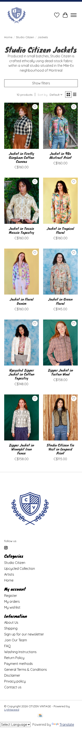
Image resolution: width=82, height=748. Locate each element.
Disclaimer (12, 675)
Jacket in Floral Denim (21, 301)
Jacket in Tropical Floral (60, 230)
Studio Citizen (25, 37)
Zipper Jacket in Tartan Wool (60, 372)
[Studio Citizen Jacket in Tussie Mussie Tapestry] (21, 201)
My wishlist (12, 607)
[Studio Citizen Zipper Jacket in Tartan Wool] (60, 342)
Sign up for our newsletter (24, 634)
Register (10, 595)
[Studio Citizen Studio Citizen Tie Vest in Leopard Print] (60, 417)
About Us (11, 622)
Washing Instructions (20, 652)
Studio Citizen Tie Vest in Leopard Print (60, 449)
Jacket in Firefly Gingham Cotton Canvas (21, 157)
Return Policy (14, 658)
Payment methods (18, 664)
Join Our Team (15, 640)
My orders (12, 601)
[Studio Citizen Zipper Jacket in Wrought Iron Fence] (21, 417)
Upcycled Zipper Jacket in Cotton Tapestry (21, 374)
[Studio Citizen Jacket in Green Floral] (60, 272)
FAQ (7, 646)
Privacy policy (15, 681)
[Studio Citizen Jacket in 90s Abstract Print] (60, 126)
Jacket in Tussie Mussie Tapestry (21, 230)
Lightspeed (11, 709)
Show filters (41, 83)
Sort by (43, 94)
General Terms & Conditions (25, 669)
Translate (67, 724)
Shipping (10, 628)
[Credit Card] (40, 716)
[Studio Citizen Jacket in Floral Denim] (21, 272)
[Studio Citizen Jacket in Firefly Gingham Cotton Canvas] (21, 126)
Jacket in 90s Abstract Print (60, 155)
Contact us (12, 687)
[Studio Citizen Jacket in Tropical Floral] (60, 201)
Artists (9, 574)
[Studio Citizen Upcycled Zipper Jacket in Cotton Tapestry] (21, 342)
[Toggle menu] (73, 15)
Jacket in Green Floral (60, 301)
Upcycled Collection (19, 568)
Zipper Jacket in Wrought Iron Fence (21, 449)
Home (8, 37)
